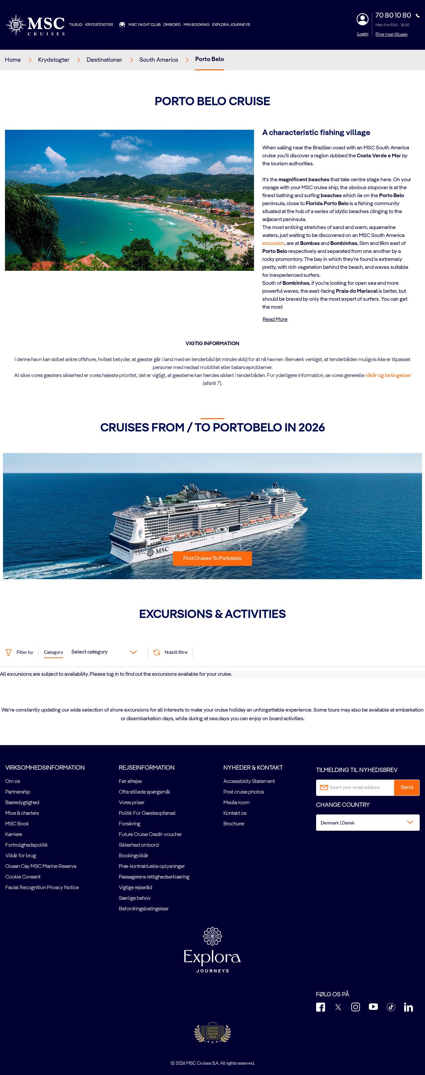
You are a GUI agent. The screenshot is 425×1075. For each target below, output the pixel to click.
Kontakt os (234, 813)
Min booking (197, 25)
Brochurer (234, 824)
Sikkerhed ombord (139, 845)
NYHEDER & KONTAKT (253, 768)
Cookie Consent (23, 877)
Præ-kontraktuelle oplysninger (152, 866)
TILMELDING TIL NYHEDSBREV (356, 770)
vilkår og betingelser (388, 375)
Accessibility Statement (249, 781)
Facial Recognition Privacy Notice (42, 887)
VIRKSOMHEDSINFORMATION (45, 768)
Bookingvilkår (133, 856)
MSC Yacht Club (144, 25)
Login (362, 34)
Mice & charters (22, 813)
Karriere (13, 834)
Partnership (17, 792)
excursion (273, 243)
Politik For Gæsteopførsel (147, 813)
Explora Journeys (231, 25)
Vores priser (131, 803)
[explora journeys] (212, 949)
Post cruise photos (243, 792)
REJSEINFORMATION (147, 768)
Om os (12, 781)
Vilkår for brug (20, 856)
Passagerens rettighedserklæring (154, 877)
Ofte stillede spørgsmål (144, 792)
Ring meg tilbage (391, 35)
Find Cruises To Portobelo (212, 558)
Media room (236, 803)
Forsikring (129, 824)
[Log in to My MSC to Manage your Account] (363, 19)
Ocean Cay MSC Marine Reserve (40, 866)
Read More (275, 319)
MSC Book (17, 824)
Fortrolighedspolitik (26, 845)
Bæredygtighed (22, 803)
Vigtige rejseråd (135, 887)
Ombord (172, 25)
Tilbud (76, 25)
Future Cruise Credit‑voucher (150, 834)
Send (407, 787)
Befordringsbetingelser (144, 909)
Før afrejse (130, 781)
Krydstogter (99, 25)
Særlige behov (135, 898)
